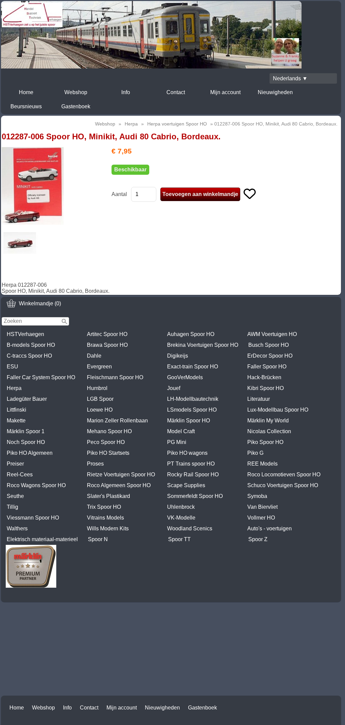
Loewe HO (100, 410)
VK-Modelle (181, 518)
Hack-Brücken (264, 377)
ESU (12, 366)
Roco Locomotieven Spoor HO (283, 474)
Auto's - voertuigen (269, 528)
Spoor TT (179, 539)
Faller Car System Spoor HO (41, 377)
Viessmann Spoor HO (33, 518)
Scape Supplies (186, 485)
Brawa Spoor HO (107, 345)
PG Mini (176, 442)
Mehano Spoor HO (109, 431)
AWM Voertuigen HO (272, 334)
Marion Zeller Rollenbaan (117, 420)
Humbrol (97, 388)
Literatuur (258, 399)
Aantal (119, 194)
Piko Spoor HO (265, 442)
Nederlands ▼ (290, 78)
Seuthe (15, 496)
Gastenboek (75, 106)
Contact (175, 92)
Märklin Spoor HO (188, 420)
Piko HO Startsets (108, 453)
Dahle (94, 356)
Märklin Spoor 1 (25, 431)
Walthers (17, 528)
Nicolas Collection (269, 431)
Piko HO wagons (187, 453)
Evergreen (99, 366)
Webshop (75, 92)
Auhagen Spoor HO (190, 334)
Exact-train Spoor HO (192, 366)
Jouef (173, 388)
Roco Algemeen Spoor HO (119, 485)
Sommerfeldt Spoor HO (195, 496)
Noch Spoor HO (26, 442)
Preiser (15, 464)
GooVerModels (185, 377)
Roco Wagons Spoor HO (36, 485)
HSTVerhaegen (25, 334)
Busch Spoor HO (268, 345)
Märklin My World (268, 420)
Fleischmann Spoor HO (115, 377)
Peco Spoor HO (106, 442)
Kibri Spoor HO (265, 388)
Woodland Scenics (189, 528)
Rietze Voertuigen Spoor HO (121, 474)
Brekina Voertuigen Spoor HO (202, 345)
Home (26, 92)
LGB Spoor (100, 399)
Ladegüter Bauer (27, 399)
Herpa (14, 388)
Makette (16, 420)
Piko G (255, 453)
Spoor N (98, 539)
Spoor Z (258, 539)
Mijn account (225, 92)
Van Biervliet (262, 507)
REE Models (262, 464)
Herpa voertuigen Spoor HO (177, 124)
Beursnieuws (26, 106)
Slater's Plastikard (108, 496)
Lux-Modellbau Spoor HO (277, 410)
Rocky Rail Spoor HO (193, 474)
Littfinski (16, 410)
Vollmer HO (261, 518)
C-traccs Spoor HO (29, 356)
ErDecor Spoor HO (269, 356)
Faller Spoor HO (266, 366)
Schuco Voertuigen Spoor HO (282, 485)
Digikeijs (177, 356)
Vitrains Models (105, 518)
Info (125, 92)
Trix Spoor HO (104, 507)
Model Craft (181, 431)
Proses (95, 464)
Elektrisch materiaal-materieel (42, 539)
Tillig (12, 507)
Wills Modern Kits (108, 528)
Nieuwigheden (275, 92)
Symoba (257, 496)
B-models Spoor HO (31, 345)
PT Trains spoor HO (191, 464)
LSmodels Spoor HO (192, 410)
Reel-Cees (20, 474)
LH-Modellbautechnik (192, 399)
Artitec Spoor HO (107, 334)
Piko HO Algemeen (30, 453)
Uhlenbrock (181, 507)
